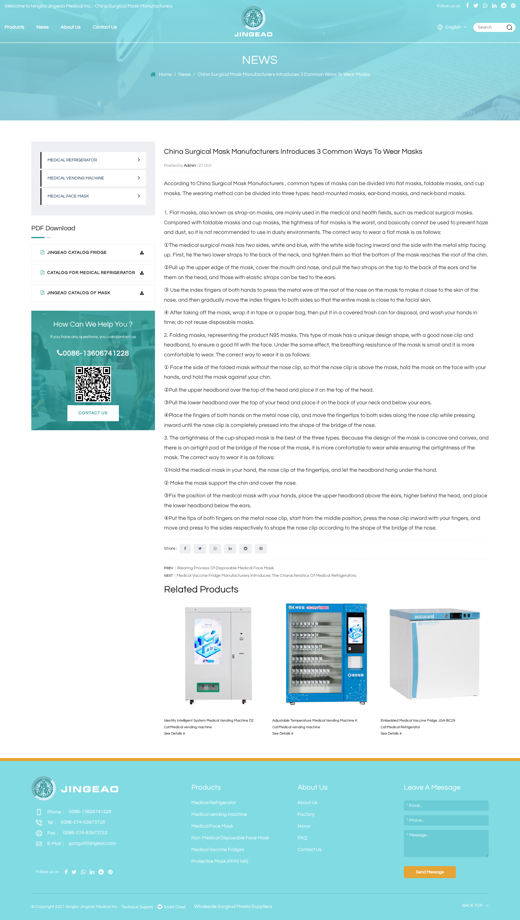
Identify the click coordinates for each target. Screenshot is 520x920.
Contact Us (105, 27)
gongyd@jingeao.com (81, 843)
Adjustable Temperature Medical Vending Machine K (315, 721)
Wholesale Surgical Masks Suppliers (233, 906)
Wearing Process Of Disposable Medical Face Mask (225, 568)
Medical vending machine (29, 40)
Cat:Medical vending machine (188, 727)
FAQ (302, 837)
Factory (71, 40)
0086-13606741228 (96, 353)
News (42, 27)
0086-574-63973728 (76, 822)
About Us (71, 27)
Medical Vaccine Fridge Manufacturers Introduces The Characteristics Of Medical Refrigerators (266, 575)
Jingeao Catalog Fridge (76, 252)
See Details (173, 733)
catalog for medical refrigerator (90, 273)
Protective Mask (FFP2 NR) (219, 861)
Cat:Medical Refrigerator (400, 727)
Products (14, 27)
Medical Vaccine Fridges (217, 849)
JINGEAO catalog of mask (78, 293)
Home (165, 74)
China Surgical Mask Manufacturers (134, 6)
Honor (85, 39)
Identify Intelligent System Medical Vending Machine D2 (209, 721)
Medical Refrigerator (72, 160)
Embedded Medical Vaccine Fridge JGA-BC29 (418, 721)
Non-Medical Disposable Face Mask (230, 837)
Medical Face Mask (29, 39)
